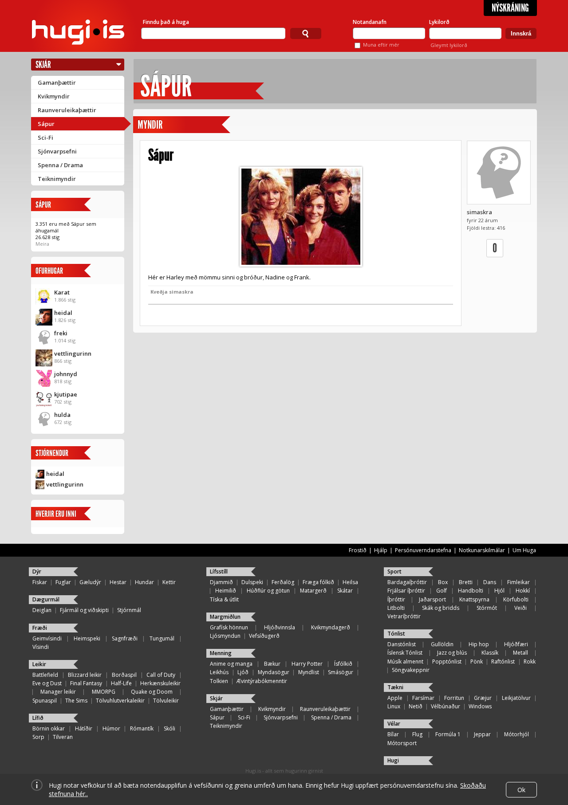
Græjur (483, 698)
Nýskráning (510, 8)
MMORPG (103, 691)
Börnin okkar (48, 728)
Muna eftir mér (381, 44)
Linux (393, 706)
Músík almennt (405, 661)
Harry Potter (307, 664)
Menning (221, 653)
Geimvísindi (47, 638)
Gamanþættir (57, 82)
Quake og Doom (152, 691)
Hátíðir (83, 728)
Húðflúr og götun (268, 590)
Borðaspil (124, 675)
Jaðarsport (432, 599)
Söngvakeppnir (411, 670)
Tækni (395, 687)
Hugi (393, 760)
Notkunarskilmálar (482, 550)
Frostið (358, 550)
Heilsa (350, 582)
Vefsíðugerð (264, 636)
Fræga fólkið (318, 582)
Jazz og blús (452, 652)
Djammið (221, 582)
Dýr (36, 571)
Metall (520, 652)
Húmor (111, 728)
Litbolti (396, 608)
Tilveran (63, 737)
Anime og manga (231, 664)
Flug (417, 734)
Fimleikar (518, 582)
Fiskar (39, 582)
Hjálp (380, 550)
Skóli (169, 728)
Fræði (39, 628)
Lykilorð (439, 22)
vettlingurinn (72, 353)
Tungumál (162, 638)
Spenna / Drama (60, 165)
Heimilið (225, 590)
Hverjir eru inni (56, 514)
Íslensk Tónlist (404, 652)
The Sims (76, 700)
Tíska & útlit (224, 599)
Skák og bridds (440, 608)
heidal (63, 313)
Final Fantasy (86, 683)
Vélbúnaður (445, 706)
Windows (480, 706)
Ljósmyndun (225, 636)
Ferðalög (283, 582)
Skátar (345, 590)
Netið (415, 706)
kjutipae (65, 394)
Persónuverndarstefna (423, 550)
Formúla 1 (448, 734)
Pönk (476, 661)
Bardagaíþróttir (407, 582)
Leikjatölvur (516, 698)
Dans (489, 582)
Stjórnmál (129, 610)
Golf (441, 590)
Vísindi (40, 647)
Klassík (489, 652)
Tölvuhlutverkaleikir (120, 700)
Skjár (43, 64)
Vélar (393, 723)
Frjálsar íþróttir (406, 590)
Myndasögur (273, 672)
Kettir (169, 582)
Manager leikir (58, 691)
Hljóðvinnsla (279, 627)
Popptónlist (447, 661)
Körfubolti (516, 599)
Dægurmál (45, 599)
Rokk (530, 661)
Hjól (499, 590)
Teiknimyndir (57, 179)
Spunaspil (44, 700)
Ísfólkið (343, 664)
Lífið (37, 718)
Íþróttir (396, 599)
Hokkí (523, 590)
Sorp (38, 737)
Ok (521, 789)
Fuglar (63, 582)
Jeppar (482, 734)
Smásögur (340, 672)
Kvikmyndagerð (330, 627)
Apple (394, 698)
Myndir (150, 125)
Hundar (144, 582)
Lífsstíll (219, 571)
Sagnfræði (125, 638)
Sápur (46, 124)
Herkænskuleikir (160, 683)
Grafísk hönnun (229, 627)
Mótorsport (402, 743)
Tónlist (396, 633)
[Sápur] (300, 217)
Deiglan (41, 610)
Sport (394, 571)
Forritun (454, 698)
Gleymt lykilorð (448, 45)
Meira (42, 243)
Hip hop (479, 644)
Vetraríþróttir (404, 616)
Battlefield (45, 675)
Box (443, 582)
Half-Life (121, 683)
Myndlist (308, 672)
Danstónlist (401, 644)
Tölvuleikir (166, 700)
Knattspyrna (474, 599)
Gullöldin (442, 644)
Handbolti (470, 590)
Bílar (393, 734)
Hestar (118, 582)
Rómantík (142, 728)
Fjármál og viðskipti (84, 610)
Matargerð (313, 590)
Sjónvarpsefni (57, 151)
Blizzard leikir (85, 675)
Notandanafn (370, 22)
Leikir (39, 664)
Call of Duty (160, 675)
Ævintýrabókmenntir (262, 681)
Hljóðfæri (516, 644)
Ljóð (242, 672)
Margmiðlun (225, 616)
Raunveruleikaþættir (67, 110)
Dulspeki (252, 582)
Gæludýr (90, 582)
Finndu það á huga (166, 22)
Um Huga (524, 550)
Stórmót (487, 608)
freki (60, 333)
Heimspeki (87, 638)
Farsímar (423, 698)
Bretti (466, 582)
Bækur (272, 664)
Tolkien (219, 681)
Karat (62, 292)
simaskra (479, 212)
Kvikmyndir (54, 96)
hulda (62, 415)
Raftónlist (503, 661)
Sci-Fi (45, 137)
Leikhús (219, 672)
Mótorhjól (516, 734)
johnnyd (65, 374)
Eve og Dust (47, 683)
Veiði (520, 608)
